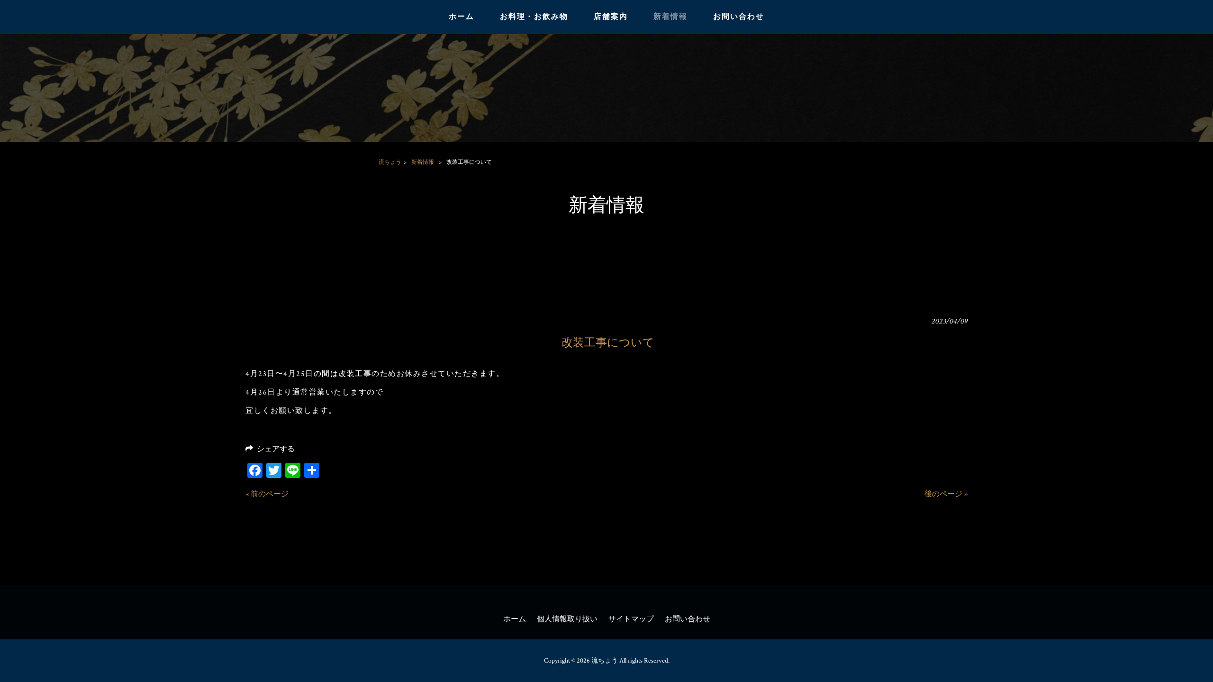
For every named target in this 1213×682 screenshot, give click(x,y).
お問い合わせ (687, 619)
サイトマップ (631, 619)
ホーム (514, 619)
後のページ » (946, 494)
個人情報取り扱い (567, 619)
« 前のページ (267, 494)
